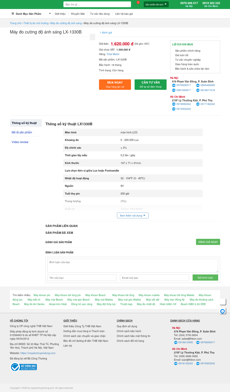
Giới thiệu (60, 13)
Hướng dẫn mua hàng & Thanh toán (84, 331)
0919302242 (183, 109)
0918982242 (183, 104)
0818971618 (208, 90)
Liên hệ (67, 345)
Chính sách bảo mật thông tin (133, 336)
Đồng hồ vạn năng (81, 304)
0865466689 (208, 85)
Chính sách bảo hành (129, 331)
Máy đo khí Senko (34, 304)
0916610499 (185, 342)
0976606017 (183, 85)
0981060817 (183, 90)
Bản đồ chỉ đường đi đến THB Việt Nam (85, 341)
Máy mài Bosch (54, 299)
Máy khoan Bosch (95, 295)
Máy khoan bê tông (123, 295)
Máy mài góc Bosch (78, 299)
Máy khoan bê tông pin (68, 295)
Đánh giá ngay (208, 242)
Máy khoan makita (149, 295)
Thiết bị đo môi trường (36, 23)
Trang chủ (15, 23)
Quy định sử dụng (127, 326)
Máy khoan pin (42, 295)
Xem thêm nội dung (131, 215)
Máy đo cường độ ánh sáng (66, 23)
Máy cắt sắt (152, 299)
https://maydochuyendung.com (38, 353)
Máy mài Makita (104, 299)
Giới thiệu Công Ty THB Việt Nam (82, 326)
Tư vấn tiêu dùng (100, 13)
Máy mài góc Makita (129, 299)
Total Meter (113, 54)
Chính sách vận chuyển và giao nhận (84, 336)
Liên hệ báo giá (124, 13)
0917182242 (208, 104)
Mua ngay (115, 84)
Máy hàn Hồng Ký (174, 299)
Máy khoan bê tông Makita (179, 295)
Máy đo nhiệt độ (146, 304)
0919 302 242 (211, 4)
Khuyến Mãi (78, 13)
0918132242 (185, 363)
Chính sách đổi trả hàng (130, 341)
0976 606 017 (189, 4)
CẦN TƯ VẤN (151, 84)
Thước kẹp (126, 304)
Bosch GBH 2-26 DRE (193, 304)
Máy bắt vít (34, 299)
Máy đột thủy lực (106, 304)
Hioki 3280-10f (168, 304)
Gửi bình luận (205, 277)
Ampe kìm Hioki (58, 304)
